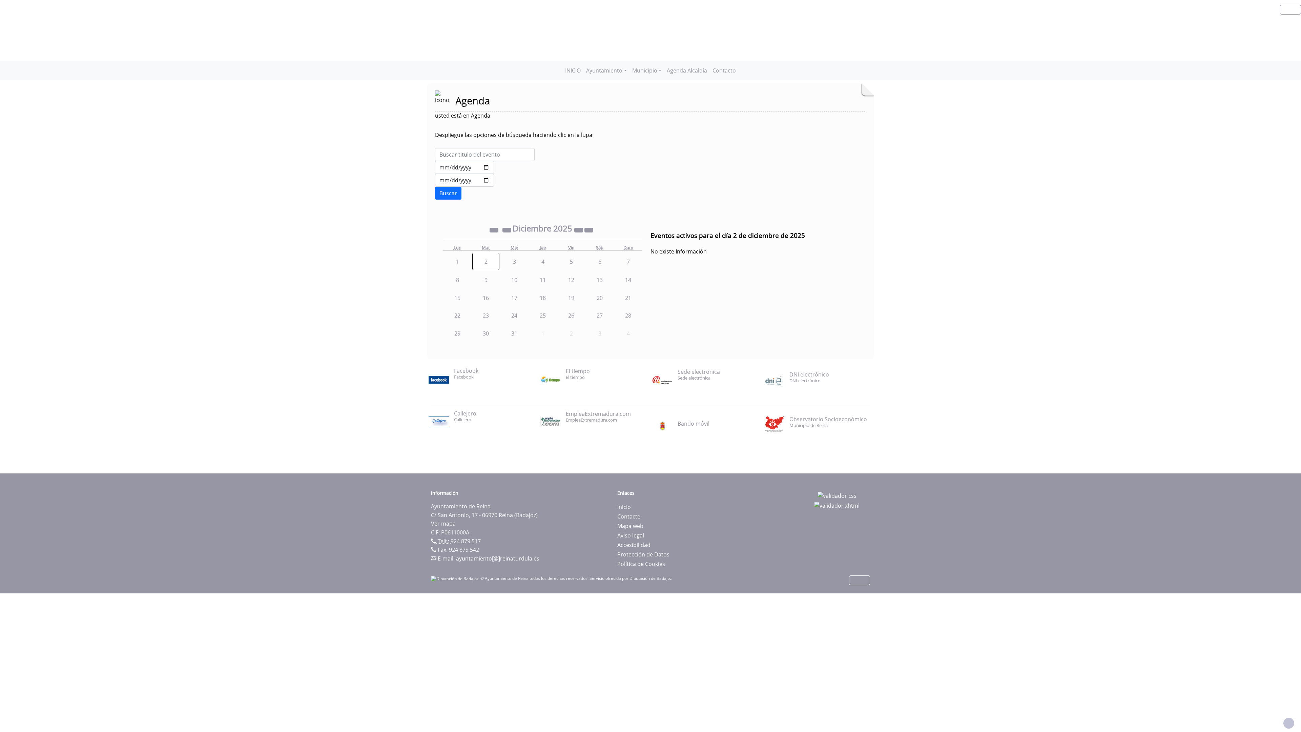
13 (600, 280)
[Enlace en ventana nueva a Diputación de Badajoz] (455, 578)
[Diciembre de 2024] (495, 229)
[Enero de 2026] (588, 229)
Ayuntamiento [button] (604, 70)
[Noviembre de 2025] (507, 229)
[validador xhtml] (837, 505)
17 (514, 298)
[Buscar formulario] (448, 193)
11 (543, 280)
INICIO (573, 70)
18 (543, 298)
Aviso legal (630, 535)
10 (514, 280)
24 (514, 315)
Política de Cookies (641, 564)
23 (486, 315)
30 (486, 333)
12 (571, 280)
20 (600, 298)
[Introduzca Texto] (485, 154)
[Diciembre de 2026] (579, 229)
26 (571, 315)
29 (457, 333)
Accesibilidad (633, 545)
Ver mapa (443, 523)
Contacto (724, 70)
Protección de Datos (643, 554)
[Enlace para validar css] (837, 495)
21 (628, 298)
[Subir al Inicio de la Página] (1288, 723)
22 (457, 315)
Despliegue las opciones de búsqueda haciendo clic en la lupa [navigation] (513, 135)
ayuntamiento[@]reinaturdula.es (497, 558)
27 (600, 315)
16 (486, 298)
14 (628, 280)
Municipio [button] (644, 70)
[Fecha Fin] (464, 180)
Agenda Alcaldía (687, 70)
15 (457, 298)
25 (543, 315)
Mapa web (630, 526)
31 (514, 333)
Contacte (628, 516)
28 (628, 315)
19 (571, 298)
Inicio (624, 507)
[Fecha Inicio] (464, 167)
